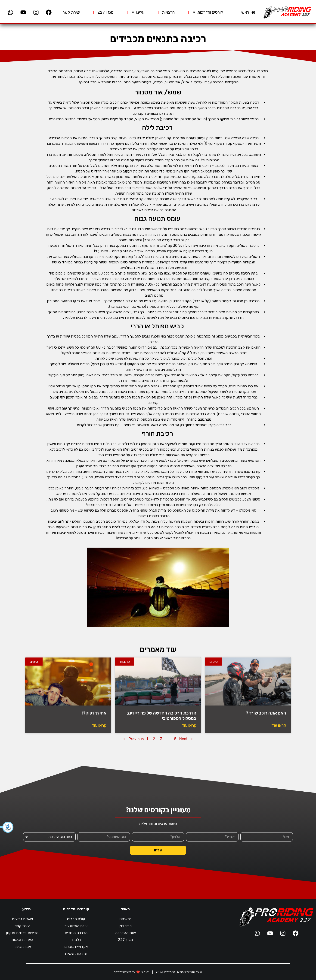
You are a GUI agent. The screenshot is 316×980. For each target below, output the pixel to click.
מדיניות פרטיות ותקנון (22, 933)
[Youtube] (23, 12)
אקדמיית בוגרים (76, 946)
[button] (7, 827)
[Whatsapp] (10, 12)
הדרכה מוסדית (76, 933)
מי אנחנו (125, 919)
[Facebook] (48, 12)
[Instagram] (36, 12)
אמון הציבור (22, 946)
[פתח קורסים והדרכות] (194, 12)
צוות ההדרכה (125, 933)
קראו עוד (278, 725)
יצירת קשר (22, 926)
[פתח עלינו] (133, 12)
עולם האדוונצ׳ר (76, 926)
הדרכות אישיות (76, 953)
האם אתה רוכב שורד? (266, 713)
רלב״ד (76, 940)
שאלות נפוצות (22, 919)
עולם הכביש (76, 919)
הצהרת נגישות (22, 940)
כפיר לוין (125, 926)
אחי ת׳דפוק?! (94, 713)
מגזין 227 (125, 940)
